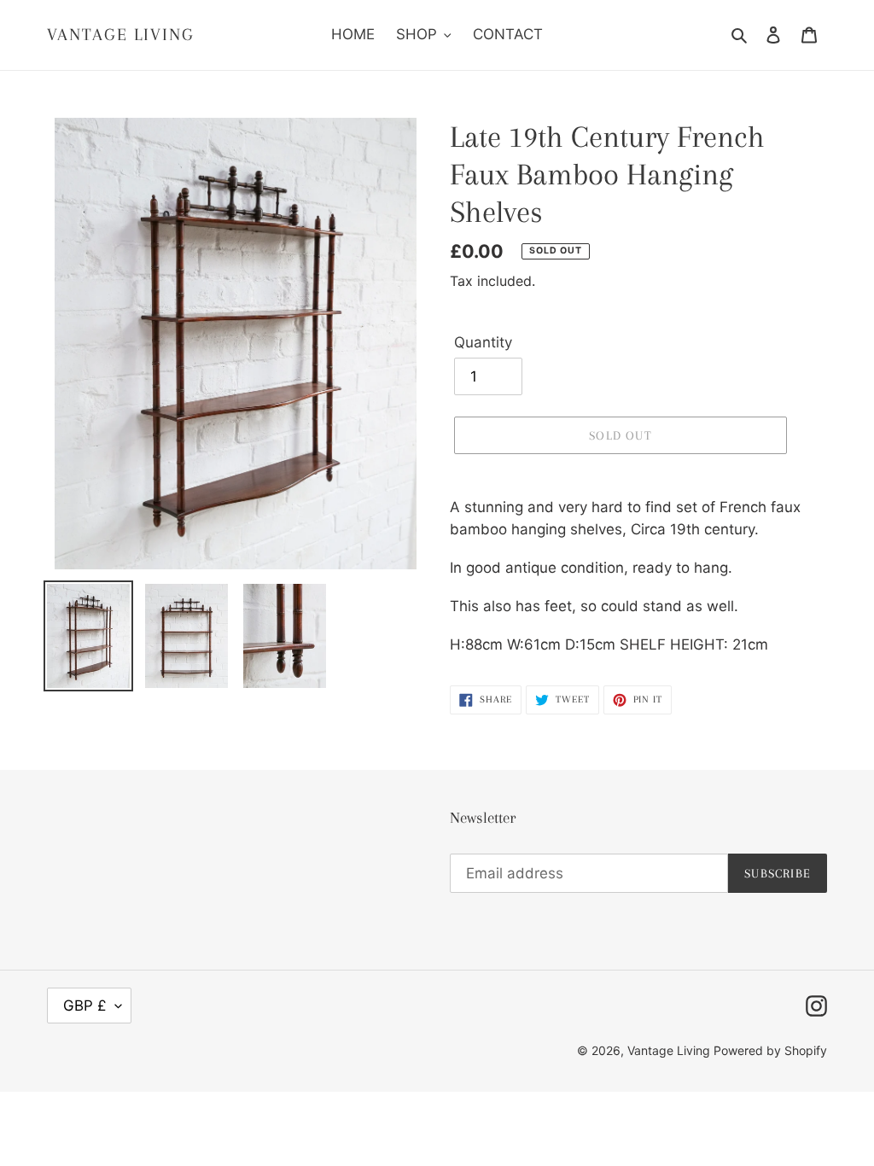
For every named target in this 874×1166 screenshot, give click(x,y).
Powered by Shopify (770, 1050)
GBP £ (85, 1005)
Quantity (483, 342)
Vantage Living (120, 34)
